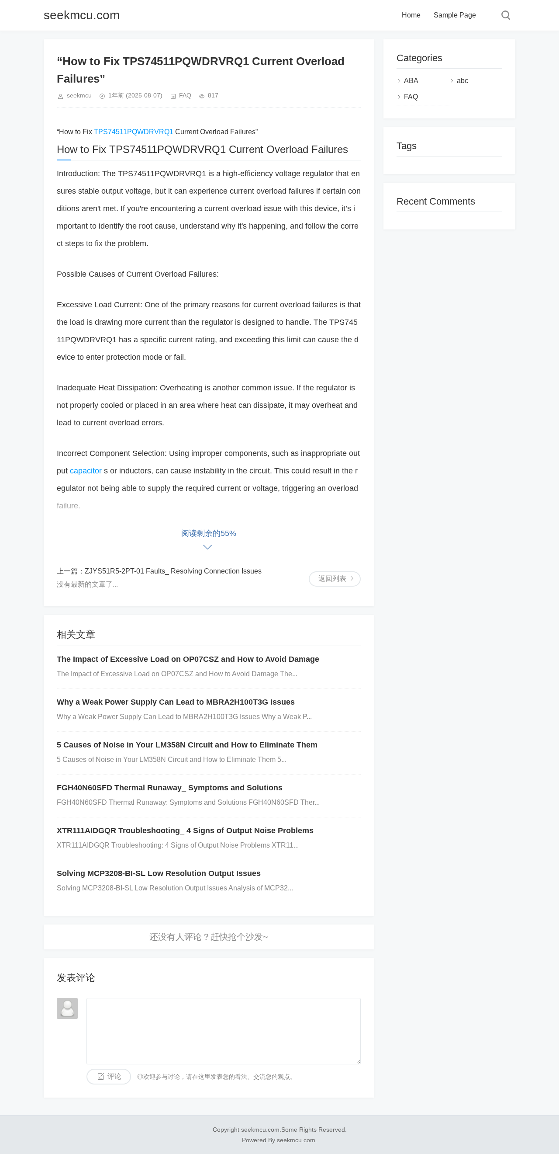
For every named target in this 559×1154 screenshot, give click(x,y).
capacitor (87, 470)
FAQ (185, 95)
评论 (114, 1076)
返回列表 (332, 578)
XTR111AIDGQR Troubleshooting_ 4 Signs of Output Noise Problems (185, 830)
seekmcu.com (82, 15)
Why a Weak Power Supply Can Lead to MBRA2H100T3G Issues (176, 702)
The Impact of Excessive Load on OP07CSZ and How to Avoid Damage (188, 659)
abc (462, 80)
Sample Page (455, 15)
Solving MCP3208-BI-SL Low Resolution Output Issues (159, 873)
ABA (411, 80)
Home (411, 15)
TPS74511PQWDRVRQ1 (134, 132)
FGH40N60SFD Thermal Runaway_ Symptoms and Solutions (170, 787)
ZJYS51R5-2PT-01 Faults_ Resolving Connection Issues (173, 571)
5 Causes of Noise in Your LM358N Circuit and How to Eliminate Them (187, 744)
